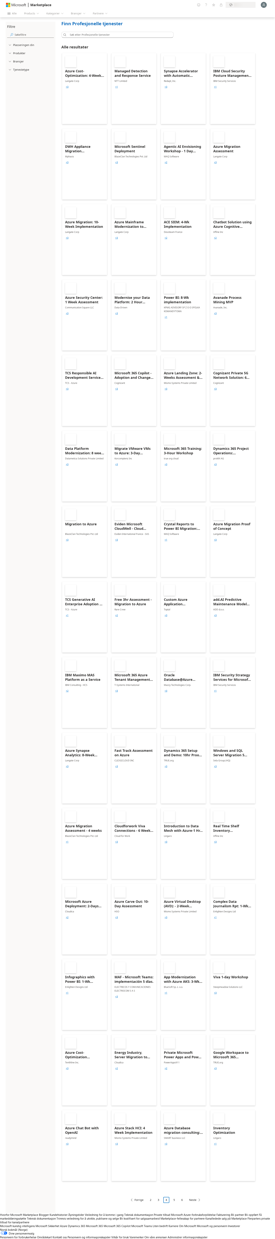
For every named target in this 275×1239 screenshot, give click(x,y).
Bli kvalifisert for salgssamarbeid (140, 1218)
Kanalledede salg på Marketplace (226, 1218)
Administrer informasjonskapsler (187, 1237)
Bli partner (237, 1215)
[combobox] (118, 34)
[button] (64, 35)
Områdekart (44, 1237)
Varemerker (136, 1237)
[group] (67, 86)
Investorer (234, 1226)
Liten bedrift (160, 1226)
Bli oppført (251, 1215)
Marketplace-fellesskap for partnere (183, 1218)
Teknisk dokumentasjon (138, 1215)
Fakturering (223, 1215)
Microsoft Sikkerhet (47, 1226)
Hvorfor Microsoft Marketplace (19, 1215)
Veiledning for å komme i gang (104, 1215)
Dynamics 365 (76, 1226)
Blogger (44, 1215)
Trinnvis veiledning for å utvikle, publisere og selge (87, 1218)
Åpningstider (76, 1215)
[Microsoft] (16, 5)
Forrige (139, 1200)
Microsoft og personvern (212, 1226)
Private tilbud (162, 1215)
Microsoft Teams (141, 1226)
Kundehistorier (59, 1215)
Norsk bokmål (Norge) (14, 1230)
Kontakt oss (60, 1237)
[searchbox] (34, 34)
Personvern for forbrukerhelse (18, 1237)
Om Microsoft (187, 1226)
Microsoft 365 (94, 1226)
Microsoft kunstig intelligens (17, 1226)
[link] (84, 88)
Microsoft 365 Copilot (117, 1226)
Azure (63, 1226)
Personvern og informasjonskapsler (89, 1237)
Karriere (173, 1226)
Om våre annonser (155, 1237)
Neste (192, 1200)
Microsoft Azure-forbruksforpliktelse (193, 1215)
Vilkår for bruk (120, 1237)
